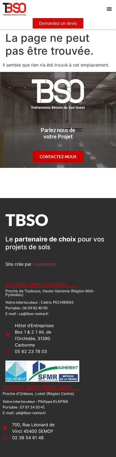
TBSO (26, 220)
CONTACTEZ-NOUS (58, 156)
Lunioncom (44, 264)
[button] (109, 9)
